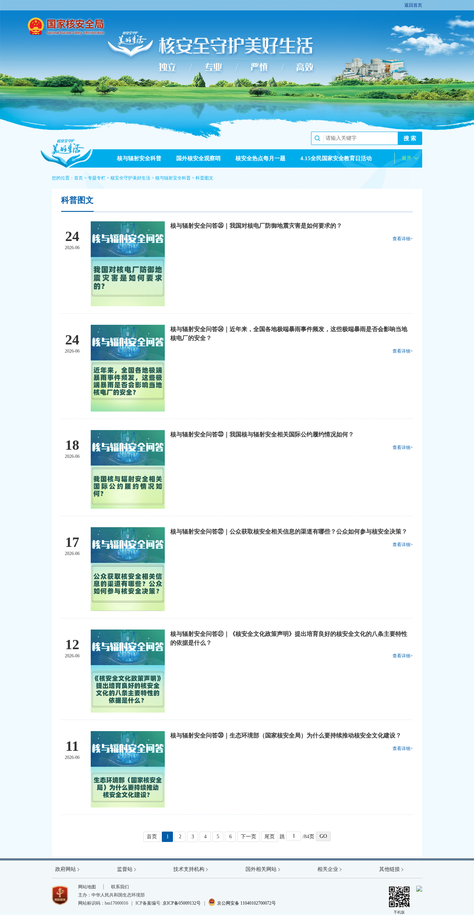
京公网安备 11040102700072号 (242, 903)
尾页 (269, 836)
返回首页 (413, 5)
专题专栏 (97, 178)
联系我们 (120, 886)
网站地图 (87, 886)
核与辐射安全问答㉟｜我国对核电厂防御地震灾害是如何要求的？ (256, 225)
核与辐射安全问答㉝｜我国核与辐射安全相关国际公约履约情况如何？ (262, 434)
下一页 (248, 836)
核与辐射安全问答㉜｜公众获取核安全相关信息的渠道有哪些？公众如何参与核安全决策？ (288, 531)
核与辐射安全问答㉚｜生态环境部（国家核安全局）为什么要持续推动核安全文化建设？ (285, 735)
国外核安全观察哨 (198, 158)
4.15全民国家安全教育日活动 (336, 158)
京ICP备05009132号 (182, 903)
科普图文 (204, 178)
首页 (78, 178)
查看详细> (403, 238)
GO (323, 836)
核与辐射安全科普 (139, 158)
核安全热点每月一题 (261, 158)
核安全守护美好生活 (130, 178)
